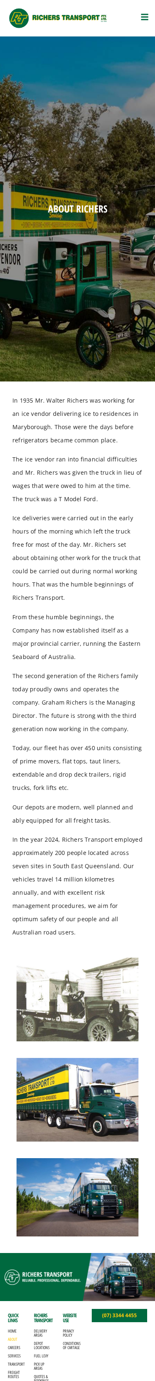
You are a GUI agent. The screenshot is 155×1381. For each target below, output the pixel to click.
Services (14, 1356)
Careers (14, 1347)
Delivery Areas (40, 1333)
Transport (16, 1364)
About (12, 1339)
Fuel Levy (41, 1356)
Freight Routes (14, 1374)
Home (12, 1331)
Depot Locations (42, 1345)
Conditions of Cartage (71, 1345)
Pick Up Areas (39, 1366)
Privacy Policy (68, 1333)
